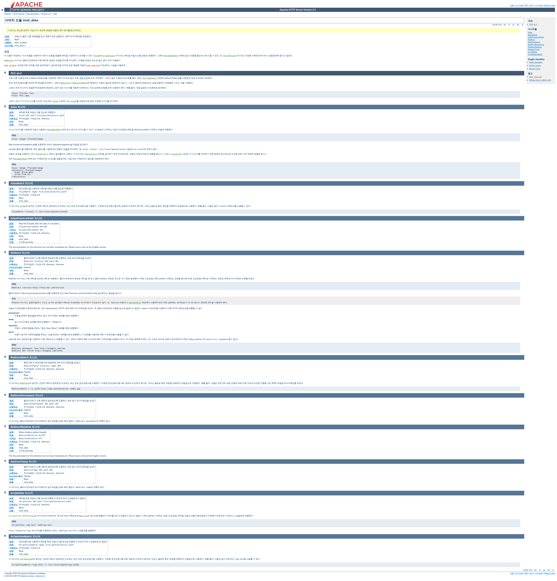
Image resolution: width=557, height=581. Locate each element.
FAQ (526, 5)
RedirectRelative (535, 47)
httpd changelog (535, 62)
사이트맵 (539, 5)
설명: (7, 36)
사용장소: (13, 118)
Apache (7, 14)
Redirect (9, 60)
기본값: (12, 230)
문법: (11, 115)
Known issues (535, 65)
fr (509, 25)
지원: (11, 242)
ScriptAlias (108, 56)
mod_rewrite (93, 65)
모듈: (11, 124)
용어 (532, 5)
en (504, 25)
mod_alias (9, 65)
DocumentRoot (171, 56)
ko (518, 25)
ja (513, 25)
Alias (97, 56)
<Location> (176, 154)
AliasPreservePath (536, 37)
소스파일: (9, 45)
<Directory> (41, 154)
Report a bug (549, 5)
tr (522, 25)
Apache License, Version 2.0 (33, 576)
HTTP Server (18, 14)
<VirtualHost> (149, 78)
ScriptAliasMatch (535, 54)
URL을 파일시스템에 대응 (540, 80)
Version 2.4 (46, 14)
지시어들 (519, 5)
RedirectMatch (79, 83)
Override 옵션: (16, 267)
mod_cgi (83, 516)
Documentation (32, 14)
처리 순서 (533, 24)
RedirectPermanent (536, 45)
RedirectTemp (534, 49)
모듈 (512, 5)
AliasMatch (532, 35)
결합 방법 (83, 78)
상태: (7, 39)
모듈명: (8, 42)
